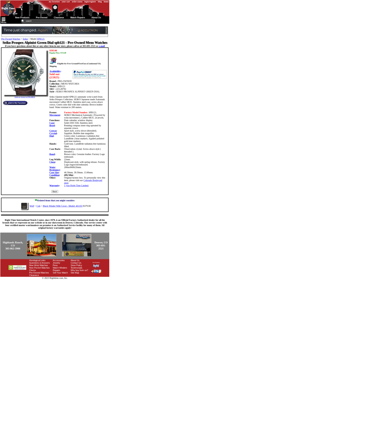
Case (51, 123)
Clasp (52, 162)
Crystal (53, 133)
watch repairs (77, 17)
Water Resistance (54, 168)
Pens (55, 265)
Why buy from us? (79, 270)
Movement (54, 115)
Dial (51, 136)
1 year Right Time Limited (76, 185)
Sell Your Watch (60, 272)
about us (96, 17)
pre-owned (41, 17)
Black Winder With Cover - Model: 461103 (63, 206)
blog (100, 2)
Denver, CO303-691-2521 (101, 245)
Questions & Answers (39, 263)
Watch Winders (60, 268)
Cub (38, 206)
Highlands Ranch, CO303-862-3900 (13, 245)
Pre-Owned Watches (10, 39)
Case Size (54, 172)
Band (52, 154)
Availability (55, 71)
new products (22, 17)
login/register (90, 2)
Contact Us (76, 263)
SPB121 (41, 39)
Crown (52, 130)
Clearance (34, 275)
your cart (66, 2)
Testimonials (76, 268)
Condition (54, 175)
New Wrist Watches (38, 265)
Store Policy (76, 265)
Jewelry (56, 263)
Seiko (25, 39)
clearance (59, 17)
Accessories (59, 260)
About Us (75, 260)
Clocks (32, 270)
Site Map (75, 272)
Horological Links (37, 260)
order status (77, 2)
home (106, 2)
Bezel (52, 125)
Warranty (54, 185)
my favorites (54, 2)
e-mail (102, 46)
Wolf (31, 206)
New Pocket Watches (39, 268)
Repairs (56, 270)
